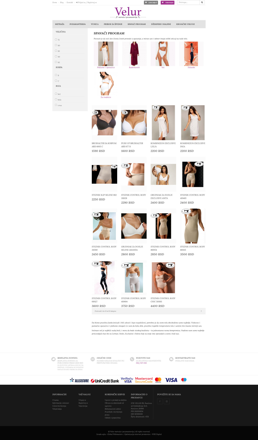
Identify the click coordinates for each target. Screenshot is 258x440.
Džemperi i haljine (161, 24)
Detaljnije (105, 122)
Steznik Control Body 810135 (192, 248)
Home (54, 2)
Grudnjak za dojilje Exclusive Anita (161, 196)
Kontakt (70, 2)
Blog (62, 2)
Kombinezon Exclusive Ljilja (163, 145)
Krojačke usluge (185, 24)
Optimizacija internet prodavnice (137, 434)
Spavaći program (137, 24)
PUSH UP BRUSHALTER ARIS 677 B (132, 145)
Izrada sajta (101, 434)
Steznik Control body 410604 (133, 300)
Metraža (59, 24)
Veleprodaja (57, 409)
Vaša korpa (169, 2)
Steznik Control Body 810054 (163, 248)
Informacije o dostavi (60, 403)
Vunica (94, 24)
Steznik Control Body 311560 (104, 248)
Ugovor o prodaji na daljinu (116, 400)
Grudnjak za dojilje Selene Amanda (132, 248)
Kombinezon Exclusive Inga (192, 145)
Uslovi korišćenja (59, 406)
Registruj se (83, 403)
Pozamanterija (78, 24)
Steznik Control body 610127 (104, 300)
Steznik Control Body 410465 (192, 196)
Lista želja (152, 2)
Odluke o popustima (113, 418)
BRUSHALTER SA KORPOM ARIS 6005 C (104, 145)
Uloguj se (82, 400)
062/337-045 (141, 363)
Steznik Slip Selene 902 (104, 195)
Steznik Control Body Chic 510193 (163, 300)
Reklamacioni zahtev (113, 409)
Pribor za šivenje (113, 24)
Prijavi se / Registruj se (87, 2)
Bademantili (134, 67)
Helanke (191, 67)
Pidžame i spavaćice (106, 67)
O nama (55, 400)
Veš (163, 67)
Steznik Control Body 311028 (133, 196)
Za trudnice (106, 97)
